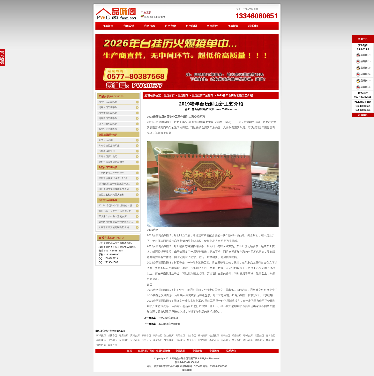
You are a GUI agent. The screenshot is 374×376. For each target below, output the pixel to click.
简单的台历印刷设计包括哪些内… (116, 222)
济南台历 (146, 340)
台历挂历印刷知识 (108, 167)
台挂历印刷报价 (107, 151)
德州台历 (101, 344)
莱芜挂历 (259, 335)
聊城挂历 (202, 335)
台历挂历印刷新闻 (108, 200)
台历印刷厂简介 (146, 350)
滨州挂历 (123, 340)
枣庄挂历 (123, 335)
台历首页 (107, 25)
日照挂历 (180, 340)
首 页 (129, 350)
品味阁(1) (365, 61)
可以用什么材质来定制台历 (113, 216)
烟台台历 (191, 335)
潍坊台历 (157, 340)
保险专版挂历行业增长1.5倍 (113, 178)
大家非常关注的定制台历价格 (114, 227)
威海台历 (112, 344)
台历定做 (170, 25)
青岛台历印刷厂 (107, 140)
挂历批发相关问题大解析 (111, 194)
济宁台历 (202, 340)
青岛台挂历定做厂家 (109, 145)
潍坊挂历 (169, 335)
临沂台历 (248, 340)
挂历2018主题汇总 (168, 317)
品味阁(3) (365, 80)
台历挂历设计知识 (108, 134)
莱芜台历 (191, 340)
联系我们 (253, 25)
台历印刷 (191, 25)
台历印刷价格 (163, 350)
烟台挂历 (225, 340)
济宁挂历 (112, 340)
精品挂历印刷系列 (108, 102)
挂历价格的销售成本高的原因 (114, 189)
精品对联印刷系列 (108, 129)
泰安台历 (214, 340)
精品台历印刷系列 (108, 107)
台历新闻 (233, 25)
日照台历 (180, 335)
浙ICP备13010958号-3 (187, 362)
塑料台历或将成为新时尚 (111, 162)
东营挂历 (169, 340)
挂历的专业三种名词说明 (111, 172)
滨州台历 (135, 335)
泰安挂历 (157, 335)
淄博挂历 (259, 340)
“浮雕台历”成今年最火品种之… (115, 183)
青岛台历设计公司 (108, 156)
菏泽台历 (135, 340)
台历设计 (128, 25)
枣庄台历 (146, 335)
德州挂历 (101, 340)
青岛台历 (270, 335)
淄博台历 (112, 335)
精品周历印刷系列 (108, 118)
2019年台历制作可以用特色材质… (116, 205)
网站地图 (187, 370)
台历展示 (212, 25)
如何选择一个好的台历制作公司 (115, 211)
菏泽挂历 (101, 335)
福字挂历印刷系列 (108, 123)
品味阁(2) (365, 67)
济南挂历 (236, 335)
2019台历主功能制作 (169, 323)
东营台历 (236, 340)
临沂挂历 (214, 335)
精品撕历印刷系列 (108, 113)
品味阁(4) (365, 87)
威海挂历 (270, 340)
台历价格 (149, 25)
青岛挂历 (225, 335)
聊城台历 (248, 335)
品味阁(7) (365, 55)
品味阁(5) (365, 74)
